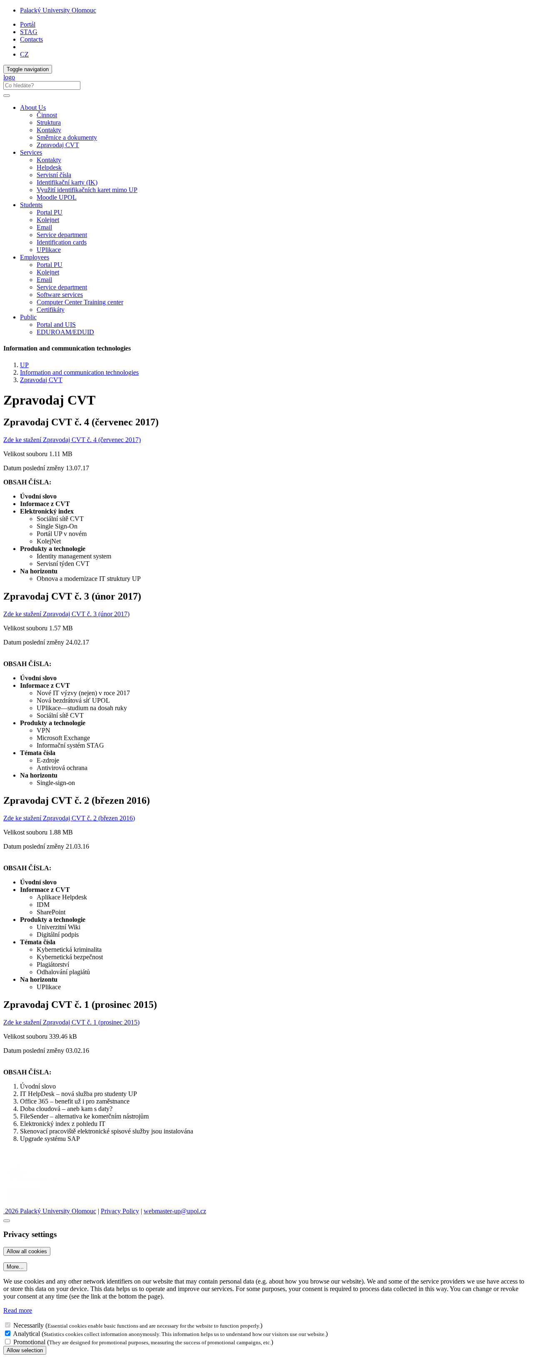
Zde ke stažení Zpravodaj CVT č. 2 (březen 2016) (69, 818)
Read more (17, 1310)
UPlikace (49, 249)
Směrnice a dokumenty (67, 137)
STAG (28, 31)
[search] (6, 95)
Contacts (31, 39)
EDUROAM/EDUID (65, 332)
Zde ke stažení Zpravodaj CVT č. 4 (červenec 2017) (72, 439)
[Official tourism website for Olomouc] (22, 1203)
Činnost (47, 115)
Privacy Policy (120, 1211)
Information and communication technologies (79, 372)
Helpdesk (49, 167)
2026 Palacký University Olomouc (49, 1211)
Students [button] (31, 204)
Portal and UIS (56, 324)
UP (24, 364)
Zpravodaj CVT (58, 144)
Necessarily (28, 1325)
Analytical (26, 1333)
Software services (60, 294)
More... (15, 1267)
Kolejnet (48, 219)
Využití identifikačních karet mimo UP (87, 189)
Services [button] (31, 152)
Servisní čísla (54, 174)
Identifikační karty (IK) (67, 182)
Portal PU (49, 212)
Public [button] (28, 317)
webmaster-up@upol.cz (175, 1211)
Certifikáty (51, 309)
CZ (24, 54)
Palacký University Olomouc (58, 10)
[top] (6, 1221)
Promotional (29, 1342)
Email (44, 227)
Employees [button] (34, 257)
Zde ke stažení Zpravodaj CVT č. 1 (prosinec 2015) (71, 1022)
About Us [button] (33, 107)
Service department (62, 234)
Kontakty (49, 129)
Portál (27, 24)
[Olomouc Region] (32, 1181)
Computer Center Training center (80, 302)
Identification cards (62, 242)
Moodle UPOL (57, 197)
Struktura (49, 122)
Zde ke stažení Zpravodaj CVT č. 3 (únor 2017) (66, 613)
